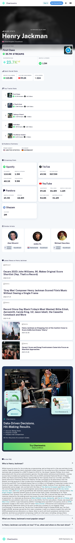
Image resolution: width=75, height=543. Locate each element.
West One (5, 502)
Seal (10, 491)
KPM (69, 502)
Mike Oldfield (36, 498)
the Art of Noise (63, 498)
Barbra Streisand (51, 487)
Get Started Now (56, 3)
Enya (17, 491)
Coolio (44, 498)
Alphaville (50, 498)
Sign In (46, 3)
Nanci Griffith (66, 487)
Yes (43, 487)
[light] (66, 3)
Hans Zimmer (40, 504)
